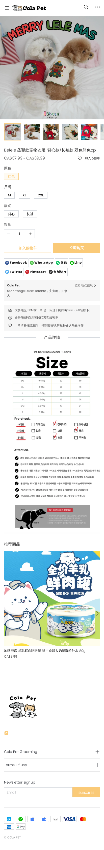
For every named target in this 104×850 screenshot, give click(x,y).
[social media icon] (6, 734)
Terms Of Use (15, 764)
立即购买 (77, 247)
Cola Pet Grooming (20, 751)
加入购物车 (28, 248)
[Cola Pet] (29, 8)
